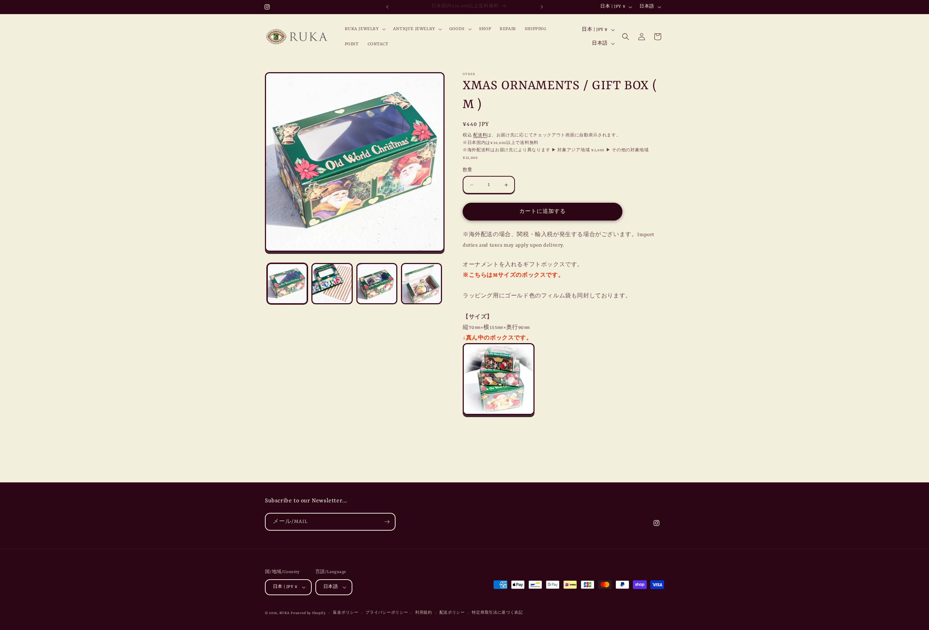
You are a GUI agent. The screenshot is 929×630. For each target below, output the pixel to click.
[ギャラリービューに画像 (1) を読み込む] (287, 283)
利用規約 (423, 613)
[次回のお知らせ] (542, 7)
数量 (467, 170)
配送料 (480, 135)
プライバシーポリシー (386, 613)
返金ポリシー (345, 613)
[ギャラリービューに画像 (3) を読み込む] (376, 283)
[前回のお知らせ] (387, 7)
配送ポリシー (452, 613)
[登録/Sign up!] (387, 522)
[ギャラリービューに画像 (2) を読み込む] (331, 283)
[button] (364, 29)
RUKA (284, 613)
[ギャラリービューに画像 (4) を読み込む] (421, 283)
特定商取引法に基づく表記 (497, 613)
